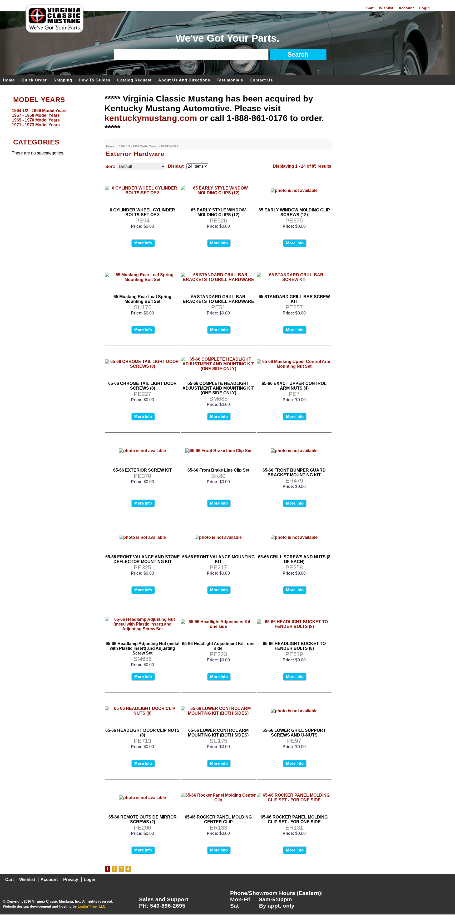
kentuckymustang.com (151, 118)
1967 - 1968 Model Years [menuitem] (36, 115)
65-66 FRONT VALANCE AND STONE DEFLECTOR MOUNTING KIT (142, 559)
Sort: (110, 166)
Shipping (62, 80)
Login (424, 8)
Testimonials (230, 80)
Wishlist (386, 8)
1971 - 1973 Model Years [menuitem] (36, 125)
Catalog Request (134, 80)
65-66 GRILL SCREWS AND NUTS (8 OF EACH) (294, 559)
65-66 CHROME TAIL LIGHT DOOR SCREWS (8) (142, 385)
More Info (143, 243)
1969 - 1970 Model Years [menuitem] (36, 120)
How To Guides (94, 80)
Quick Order (34, 80)
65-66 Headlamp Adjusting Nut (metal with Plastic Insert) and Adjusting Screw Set (142, 648)
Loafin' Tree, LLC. (92, 906)
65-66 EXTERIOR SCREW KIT (142, 470)
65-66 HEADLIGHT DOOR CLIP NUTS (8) (142, 732)
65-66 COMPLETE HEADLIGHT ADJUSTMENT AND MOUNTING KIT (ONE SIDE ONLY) (218, 388)
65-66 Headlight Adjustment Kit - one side (218, 646)
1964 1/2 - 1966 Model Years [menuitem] (39, 110)
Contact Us (261, 80)
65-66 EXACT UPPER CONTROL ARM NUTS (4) (294, 385)
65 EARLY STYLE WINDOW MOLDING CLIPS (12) (218, 212)
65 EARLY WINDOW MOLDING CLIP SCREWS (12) (294, 212)
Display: (176, 166)
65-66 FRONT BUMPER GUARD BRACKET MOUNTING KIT (294, 472)
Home (9, 80)
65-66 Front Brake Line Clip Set (218, 470)
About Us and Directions (184, 80)
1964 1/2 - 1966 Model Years (138, 146)
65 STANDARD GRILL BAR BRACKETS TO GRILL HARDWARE (218, 299)
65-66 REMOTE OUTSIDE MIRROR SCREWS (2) (142, 819)
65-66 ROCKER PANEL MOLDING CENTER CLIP (218, 819)
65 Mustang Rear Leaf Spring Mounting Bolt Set (142, 299)
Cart (370, 8)
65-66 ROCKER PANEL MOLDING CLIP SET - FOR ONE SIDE (294, 819)
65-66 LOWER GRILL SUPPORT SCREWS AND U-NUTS (294, 732)
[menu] (51, 117)
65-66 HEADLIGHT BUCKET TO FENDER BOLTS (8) (294, 646)
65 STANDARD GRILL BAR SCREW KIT (294, 299)
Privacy (70, 879)
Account (406, 8)
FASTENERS (170, 146)
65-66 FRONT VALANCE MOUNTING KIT (218, 559)
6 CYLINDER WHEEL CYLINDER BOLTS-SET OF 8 (142, 212)
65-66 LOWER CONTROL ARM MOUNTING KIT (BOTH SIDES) (218, 732)
